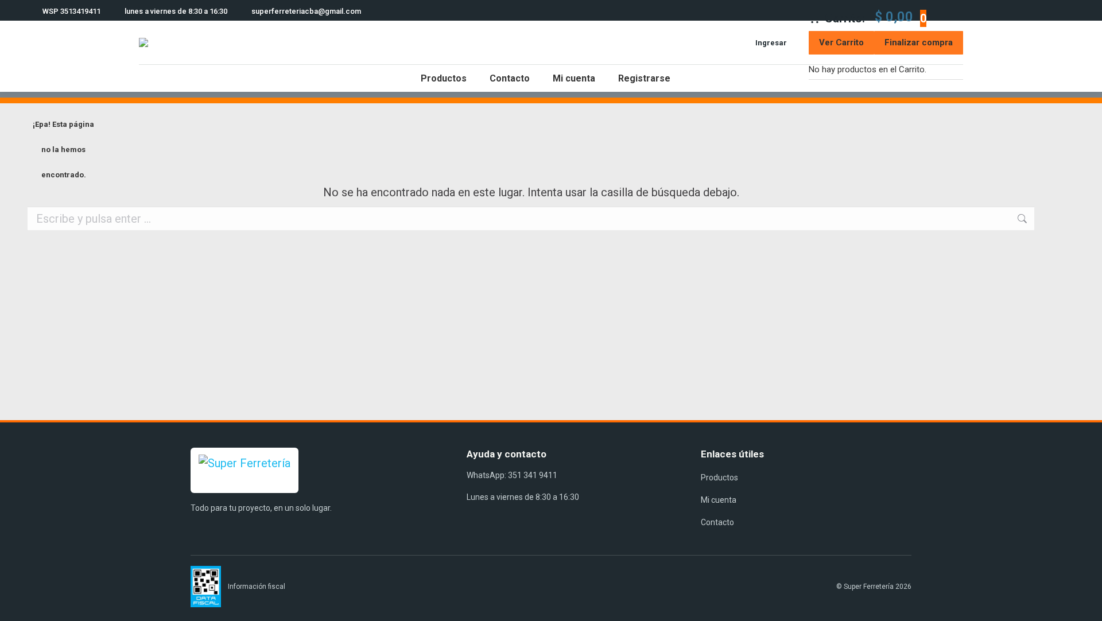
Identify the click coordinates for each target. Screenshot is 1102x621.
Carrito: (875, 17)
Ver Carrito (841, 42)
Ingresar (771, 42)
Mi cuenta (718, 499)
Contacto (717, 522)
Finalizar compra (918, 42)
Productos (719, 477)
